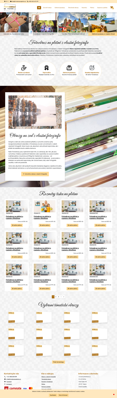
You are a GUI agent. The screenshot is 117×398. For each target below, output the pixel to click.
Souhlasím (53, 395)
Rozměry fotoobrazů (47, 381)
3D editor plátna (17, 225)
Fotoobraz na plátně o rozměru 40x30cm (70, 249)
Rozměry (84, 7)
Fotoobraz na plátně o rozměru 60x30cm (14, 281)
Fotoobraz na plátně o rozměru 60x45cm (98, 249)
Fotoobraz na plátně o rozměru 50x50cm (42, 281)
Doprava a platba (102, 7)
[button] (12, 112)
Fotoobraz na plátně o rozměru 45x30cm (70, 217)
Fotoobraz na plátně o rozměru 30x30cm (42, 217)
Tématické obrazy (73, 7)
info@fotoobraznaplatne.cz (13, 379)
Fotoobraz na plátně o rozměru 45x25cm (98, 217)
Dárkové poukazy (60, 7)
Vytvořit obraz (47, 7)
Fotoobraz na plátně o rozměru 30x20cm (14, 217)
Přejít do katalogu (58, 362)
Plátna (92, 7)
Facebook (9, 381)
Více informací (63, 395)
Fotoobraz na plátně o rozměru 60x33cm (98, 281)
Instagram (9, 384)
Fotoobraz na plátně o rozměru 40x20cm (14, 249)
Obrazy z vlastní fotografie (48, 376)
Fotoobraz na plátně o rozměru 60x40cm (70, 281)
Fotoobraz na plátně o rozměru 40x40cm (42, 249)
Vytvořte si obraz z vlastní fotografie (35, 174)
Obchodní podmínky (46, 389)
